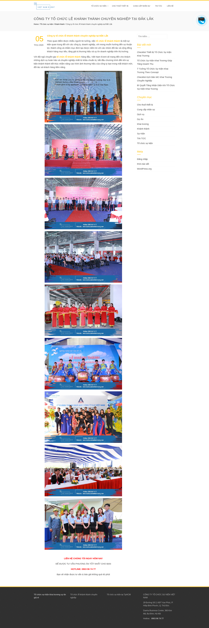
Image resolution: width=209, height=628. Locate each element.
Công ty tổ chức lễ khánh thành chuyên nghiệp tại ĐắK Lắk (77, 36)
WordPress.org (144, 169)
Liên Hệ (170, 6)
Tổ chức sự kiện (98, 6)
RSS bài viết (143, 164)
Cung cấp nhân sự (141, 6)
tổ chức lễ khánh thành (108, 41)
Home (36, 24)
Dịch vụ (140, 114)
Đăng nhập (142, 159)
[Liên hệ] (202, 19)
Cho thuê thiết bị (120, 6)
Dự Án (140, 119)
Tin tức (158, 6)
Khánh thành (59, 24)
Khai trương (143, 124)
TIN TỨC (141, 138)
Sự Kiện (141, 133)
